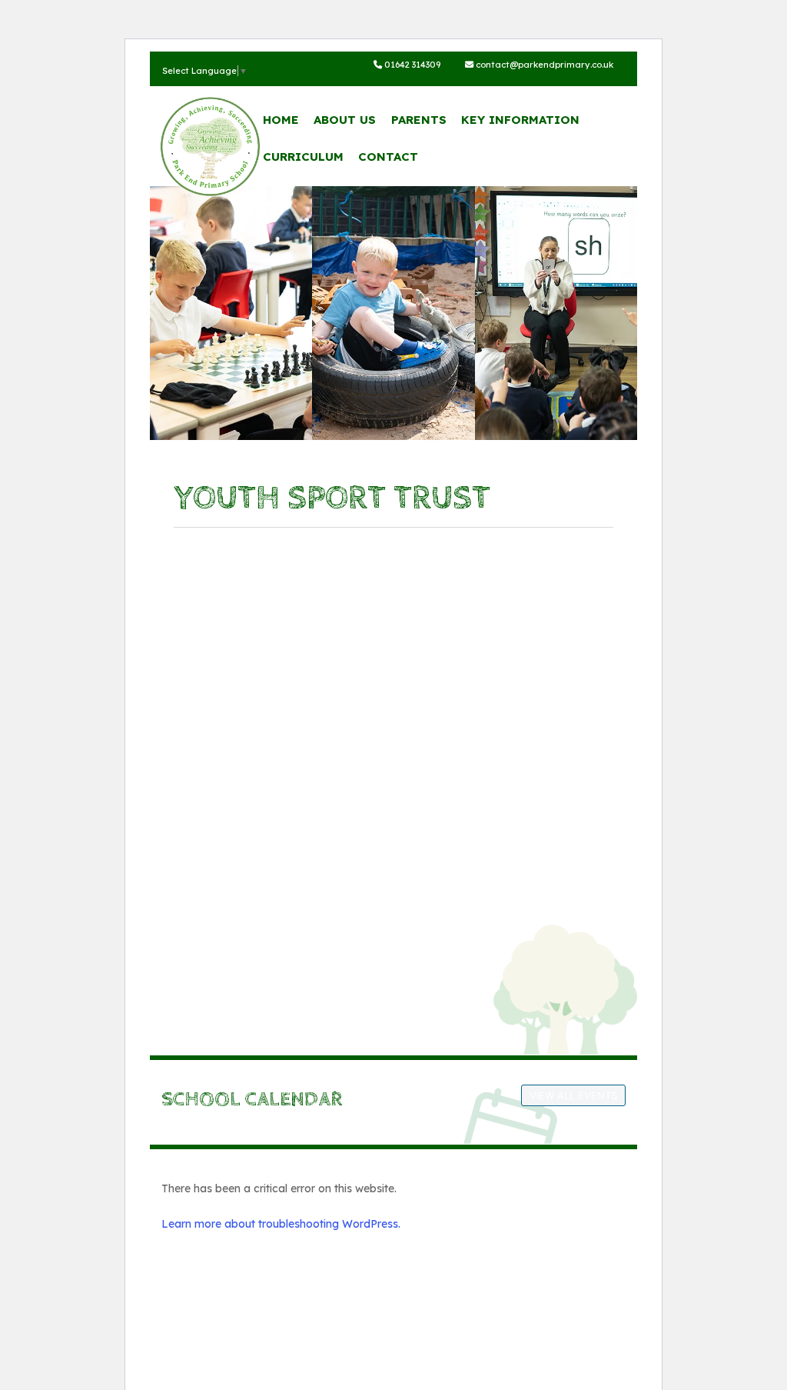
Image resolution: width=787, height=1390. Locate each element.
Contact (388, 156)
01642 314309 (411, 64)
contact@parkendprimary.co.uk (543, 64)
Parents (419, 119)
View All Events (573, 1095)
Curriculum (303, 156)
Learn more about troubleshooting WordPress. (280, 1224)
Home (281, 119)
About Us (345, 119)
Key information (520, 119)
